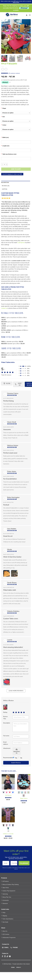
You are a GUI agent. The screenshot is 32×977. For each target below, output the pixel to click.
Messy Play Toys (6, 897)
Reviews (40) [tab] (5, 185)
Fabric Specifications (7, 918)
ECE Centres (5, 934)
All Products (5, 881)
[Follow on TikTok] (7, 956)
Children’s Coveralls (8, 833)
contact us (4, 308)
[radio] (3, 792)
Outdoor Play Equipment (8, 890)
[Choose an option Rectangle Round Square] (16, 112)
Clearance (5, 903)
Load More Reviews (16, 691)
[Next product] (2, 69)
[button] (30, 15)
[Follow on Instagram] (5, 956)
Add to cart (16, 169)
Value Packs (16, 2)
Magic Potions (23, 798)
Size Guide (5, 922)
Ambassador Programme (9, 937)
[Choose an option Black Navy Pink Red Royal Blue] (16, 129)
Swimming (5, 894)
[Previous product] (6, 69)
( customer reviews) (14, 73)
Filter (6, 383)
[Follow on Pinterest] (10, 956)
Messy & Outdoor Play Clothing (10, 884)
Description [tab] (5, 182)
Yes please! (24, 863)
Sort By (18, 384)
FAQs (3, 912)
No (21, 758)
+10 (8, 831)
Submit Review (16, 763)
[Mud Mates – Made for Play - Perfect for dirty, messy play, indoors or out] (11, 15)
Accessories (5, 900)
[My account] (26, 15)
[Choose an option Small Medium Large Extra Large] (16, 121)
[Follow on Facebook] (2, 956)
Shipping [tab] (4, 189)
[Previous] (3, 36)
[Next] (28, 36)
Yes (16, 758)
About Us (4, 931)
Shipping (4, 915)
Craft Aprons (21, 242)
